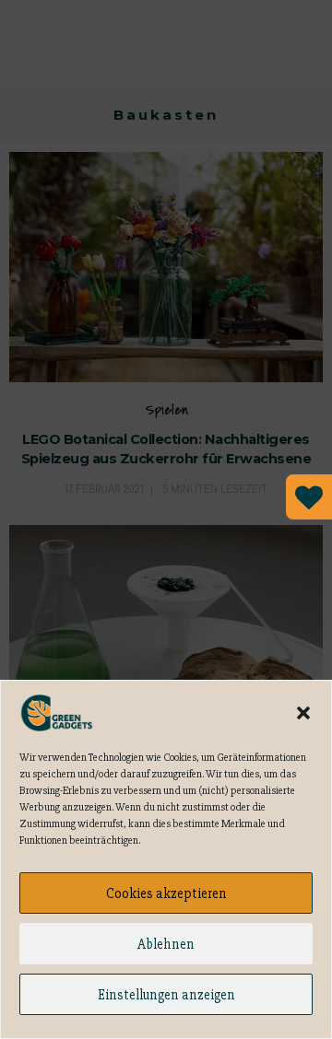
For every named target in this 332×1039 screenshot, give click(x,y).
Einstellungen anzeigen (166, 994)
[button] (303, 713)
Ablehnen (166, 944)
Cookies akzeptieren (166, 893)
